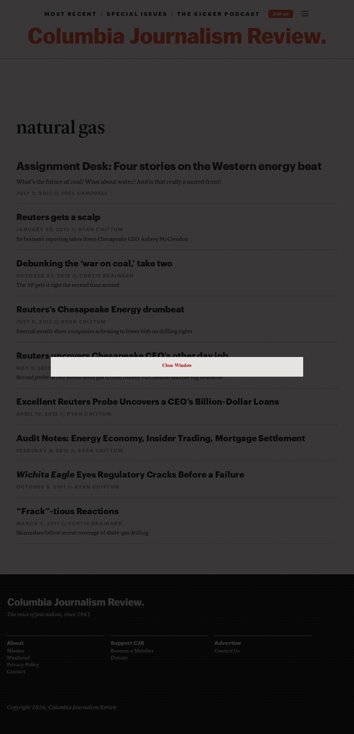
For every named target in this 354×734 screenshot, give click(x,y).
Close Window (177, 365)
